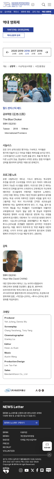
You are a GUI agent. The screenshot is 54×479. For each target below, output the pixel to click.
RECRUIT (7, 447)
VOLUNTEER (9, 451)
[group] (14, 52)
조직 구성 (36, 12)
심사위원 (7, 12)
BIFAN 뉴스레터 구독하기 (14, 423)
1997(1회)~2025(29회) (18, 30)
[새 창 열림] (39, 390)
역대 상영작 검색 (13, 35)
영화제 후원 (25, 12)
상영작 (12, 66)
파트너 (16, 12)
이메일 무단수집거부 (28, 440)
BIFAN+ (6, 436)
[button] (7, 52)
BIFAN (5, 432)
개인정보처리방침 (27, 436)
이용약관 (23, 432)
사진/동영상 (40, 66)
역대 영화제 (46, 12)
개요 (5, 66)
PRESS (6, 443)
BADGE (6, 440)
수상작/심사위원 (25, 66)
